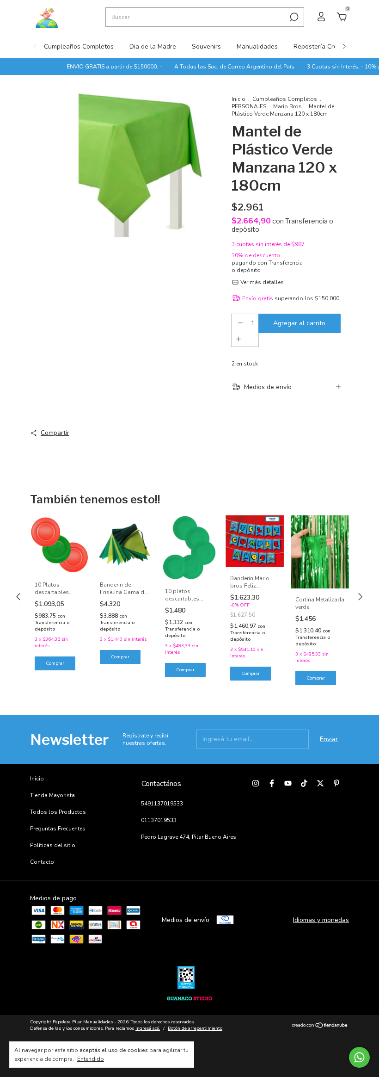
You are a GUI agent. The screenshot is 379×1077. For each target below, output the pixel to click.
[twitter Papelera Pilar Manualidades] (320, 783)
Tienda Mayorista (52, 795)
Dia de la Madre (152, 46)
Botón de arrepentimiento (195, 1028)
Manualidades (257, 46)
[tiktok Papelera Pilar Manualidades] (304, 783)
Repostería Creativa (322, 46)
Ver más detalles (261, 282)
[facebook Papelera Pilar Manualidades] (271, 783)
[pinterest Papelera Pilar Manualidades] (336, 783)
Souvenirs (206, 46)
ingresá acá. (147, 1028)
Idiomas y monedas (321, 920)
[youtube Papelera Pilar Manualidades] (288, 783)
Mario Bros (287, 106)
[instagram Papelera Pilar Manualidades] (255, 783)
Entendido (90, 1059)
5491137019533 (162, 803)
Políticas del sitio (52, 845)
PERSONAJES (249, 106)
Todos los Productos (58, 812)
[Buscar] (293, 17)
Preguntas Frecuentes (58, 828)
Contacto (42, 862)
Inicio (238, 99)
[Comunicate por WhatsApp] (359, 1057)
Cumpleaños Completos (79, 46)
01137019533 (159, 820)
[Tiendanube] (320, 1026)
